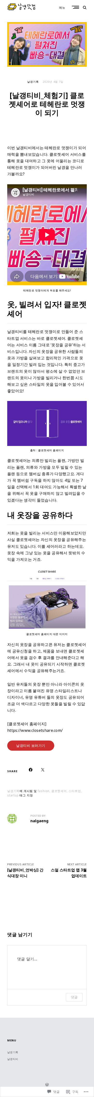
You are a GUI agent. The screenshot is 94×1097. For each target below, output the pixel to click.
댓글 (74, 997)
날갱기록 (33, 81)
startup (13, 795)
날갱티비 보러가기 (30, 745)
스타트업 (74, 791)
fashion (44, 791)
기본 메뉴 (76, 7)
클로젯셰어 (56, 338)
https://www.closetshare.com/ (35, 730)
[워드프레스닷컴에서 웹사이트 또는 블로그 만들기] (47, 1085)
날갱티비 (12, 1059)
